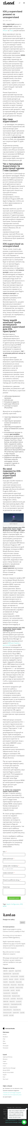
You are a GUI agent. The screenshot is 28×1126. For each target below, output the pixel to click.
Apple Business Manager (9, 1068)
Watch (4, 1043)
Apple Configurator (12, 904)
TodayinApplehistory (16, 1004)
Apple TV (18, 971)
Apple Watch (7, 973)
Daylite (4, 1074)
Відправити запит (14, 898)
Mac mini (6, 998)
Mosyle (12, 1001)
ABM (5, 971)
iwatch (12, 987)
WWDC (5, 1007)
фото (11, 1015)
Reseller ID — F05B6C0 (16, 1120)
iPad (11, 30)
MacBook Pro (16, 996)
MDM (4, 906)
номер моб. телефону (10, 866)
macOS (13, 998)
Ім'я (4, 852)
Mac (18, 990)
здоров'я (16, 1012)
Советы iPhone (7, 1009)
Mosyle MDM (6, 1070)
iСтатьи (6, 990)
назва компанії (8, 873)
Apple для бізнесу (7, 1057)
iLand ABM (8, 1120)
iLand (5, 979)
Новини (5, 1063)
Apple (11, 971)
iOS (16, 979)
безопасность (7, 1012)
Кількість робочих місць (11, 880)
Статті (10, 20)
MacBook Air (7, 996)
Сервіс (4, 1061)
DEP (21, 904)
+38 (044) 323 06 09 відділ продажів (12, 1092)
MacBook (14, 993)
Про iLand (5, 1079)
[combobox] (4, 868)
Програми (5, 1048)
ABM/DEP (20, 1122)
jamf (12, 990)
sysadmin (6, 1004)
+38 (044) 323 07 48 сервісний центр (12, 1094)
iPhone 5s (6, 984)
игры (22, 1012)
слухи (5, 1015)
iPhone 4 (18, 982)
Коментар (6, 887)
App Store (16, 973)
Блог (4, 1077)
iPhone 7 (20, 984)
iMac (11, 979)
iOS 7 (22, 979)
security (18, 1001)
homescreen (14, 976)
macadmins (6, 993)
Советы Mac (16, 1009)
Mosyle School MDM (8, 1072)
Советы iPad (13, 1007)
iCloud (21, 976)
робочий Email (8, 859)
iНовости (19, 987)
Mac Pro (19, 998)
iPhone (5, 30)
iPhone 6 (13, 984)
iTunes (5, 987)
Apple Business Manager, (11, 1122)
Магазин (5, 1059)
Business (6, 976)
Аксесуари (5, 1045)
